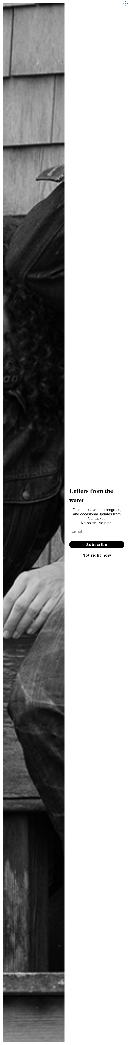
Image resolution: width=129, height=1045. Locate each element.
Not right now (96, 555)
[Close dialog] (125, 3)
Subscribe (96, 544)
